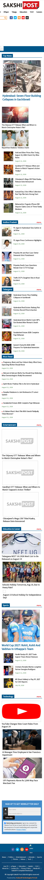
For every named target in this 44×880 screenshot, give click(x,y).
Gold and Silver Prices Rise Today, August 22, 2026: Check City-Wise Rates (27, 155)
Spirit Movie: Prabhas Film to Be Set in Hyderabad (21, 384)
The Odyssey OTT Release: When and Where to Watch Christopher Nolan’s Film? (21, 457)
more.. (39, 222)
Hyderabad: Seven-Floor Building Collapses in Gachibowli (21, 97)
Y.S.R (31, 12)
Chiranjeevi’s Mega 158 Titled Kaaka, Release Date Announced (19, 520)
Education (23, 12)
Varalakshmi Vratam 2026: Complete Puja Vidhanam (21, 403)
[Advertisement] (22, 32)
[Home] (21, 5)
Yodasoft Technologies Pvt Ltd (26, 878)
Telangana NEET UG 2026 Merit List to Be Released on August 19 (20, 557)
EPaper (6, 12)
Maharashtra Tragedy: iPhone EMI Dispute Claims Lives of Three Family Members (28, 206)
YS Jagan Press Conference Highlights (27, 240)
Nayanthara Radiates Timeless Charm (15, 148)
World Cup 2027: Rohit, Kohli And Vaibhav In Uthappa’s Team (21, 647)
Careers (39, 12)
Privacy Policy (21, 829)
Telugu (14, 12)
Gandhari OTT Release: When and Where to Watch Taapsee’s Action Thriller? (27, 168)
